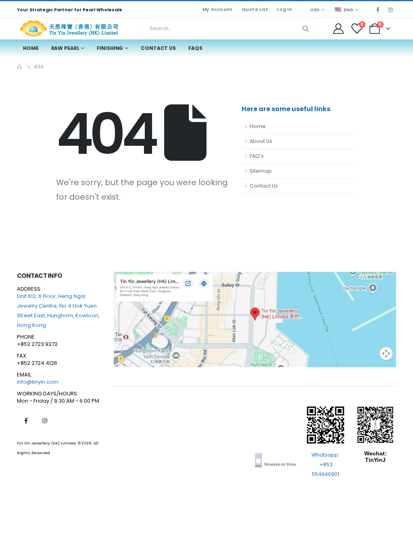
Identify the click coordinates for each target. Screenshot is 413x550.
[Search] (305, 29)
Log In (284, 9)
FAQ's (257, 156)
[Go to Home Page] (20, 67)
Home (31, 48)
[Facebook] (378, 9)
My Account (217, 9)
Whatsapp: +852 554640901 (325, 464)
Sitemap (261, 170)
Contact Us (158, 48)
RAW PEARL (65, 48)
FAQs (195, 48)
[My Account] (338, 28)
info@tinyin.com (37, 382)
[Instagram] (390, 9)
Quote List (255, 9)
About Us (261, 141)
